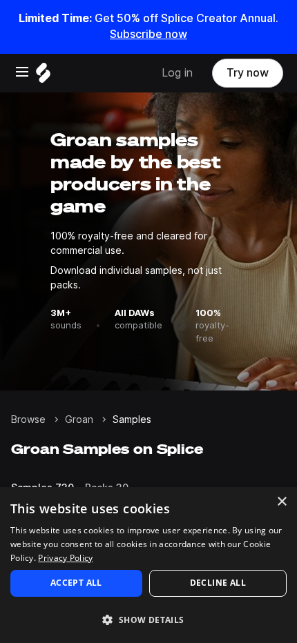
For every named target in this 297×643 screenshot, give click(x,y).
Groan (79, 419)
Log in (177, 72)
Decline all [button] (218, 582)
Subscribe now (148, 34)
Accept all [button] (76, 582)
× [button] (281, 502)
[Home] (43, 76)
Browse (28, 419)
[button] (148, 619)
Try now (248, 72)
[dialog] (148, 565)
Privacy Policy (65, 558)
